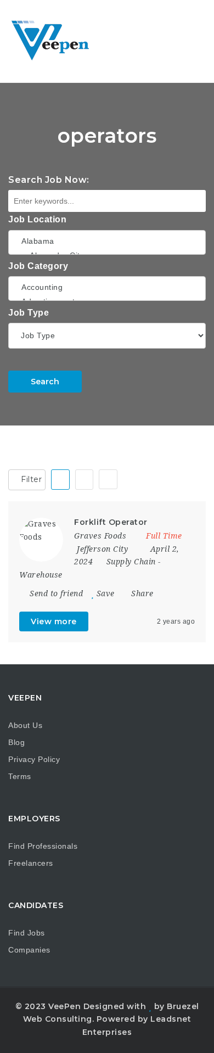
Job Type (28, 312)
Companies (29, 949)
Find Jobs (26, 932)
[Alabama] (107, 241)
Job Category (38, 266)
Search (45, 382)
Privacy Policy (34, 759)
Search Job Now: (48, 180)
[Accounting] (107, 287)
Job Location (37, 219)
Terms (19, 776)
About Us (25, 725)
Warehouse (41, 574)
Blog (16, 742)
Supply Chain (131, 561)
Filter (30, 479)
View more (54, 621)
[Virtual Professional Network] (55, 41)
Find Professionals (42, 846)
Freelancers (30, 863)
